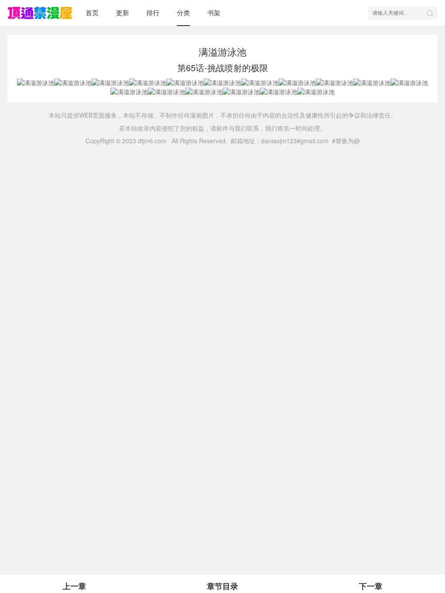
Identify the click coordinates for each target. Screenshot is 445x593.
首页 (92, 12)
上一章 (74, 586)
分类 (183, 12)
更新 (122, 12)
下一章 (370, 586)
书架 (213, 12)
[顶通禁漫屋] (40, 13)
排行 (152, 12)
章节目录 (222, 586)
